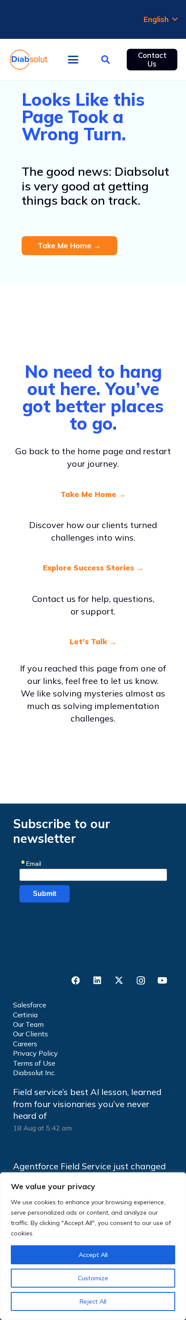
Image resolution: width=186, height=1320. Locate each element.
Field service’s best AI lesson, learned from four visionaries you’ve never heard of (87, 1103)
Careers (25, 1043)
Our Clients (30, 1033)
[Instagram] (140, 980)
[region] (93, 1246)
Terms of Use (34, 1063)
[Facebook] (76, 980)
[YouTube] (162, 980)
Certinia (25, 1014)
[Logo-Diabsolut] (29, 59)
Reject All (93, 1301)
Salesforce (29, 1004)
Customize (93, 1278)
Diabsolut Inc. (34, 1072)
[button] (160, 19)
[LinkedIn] (97, 980)
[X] (119, 980)
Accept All (93, 1255)
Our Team (28, 1024)
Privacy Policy (35, 1053)
